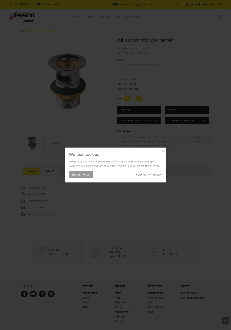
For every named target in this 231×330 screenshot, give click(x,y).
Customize (82, 174)
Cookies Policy (150, 165)
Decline (141, 174)
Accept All (156, 174)
